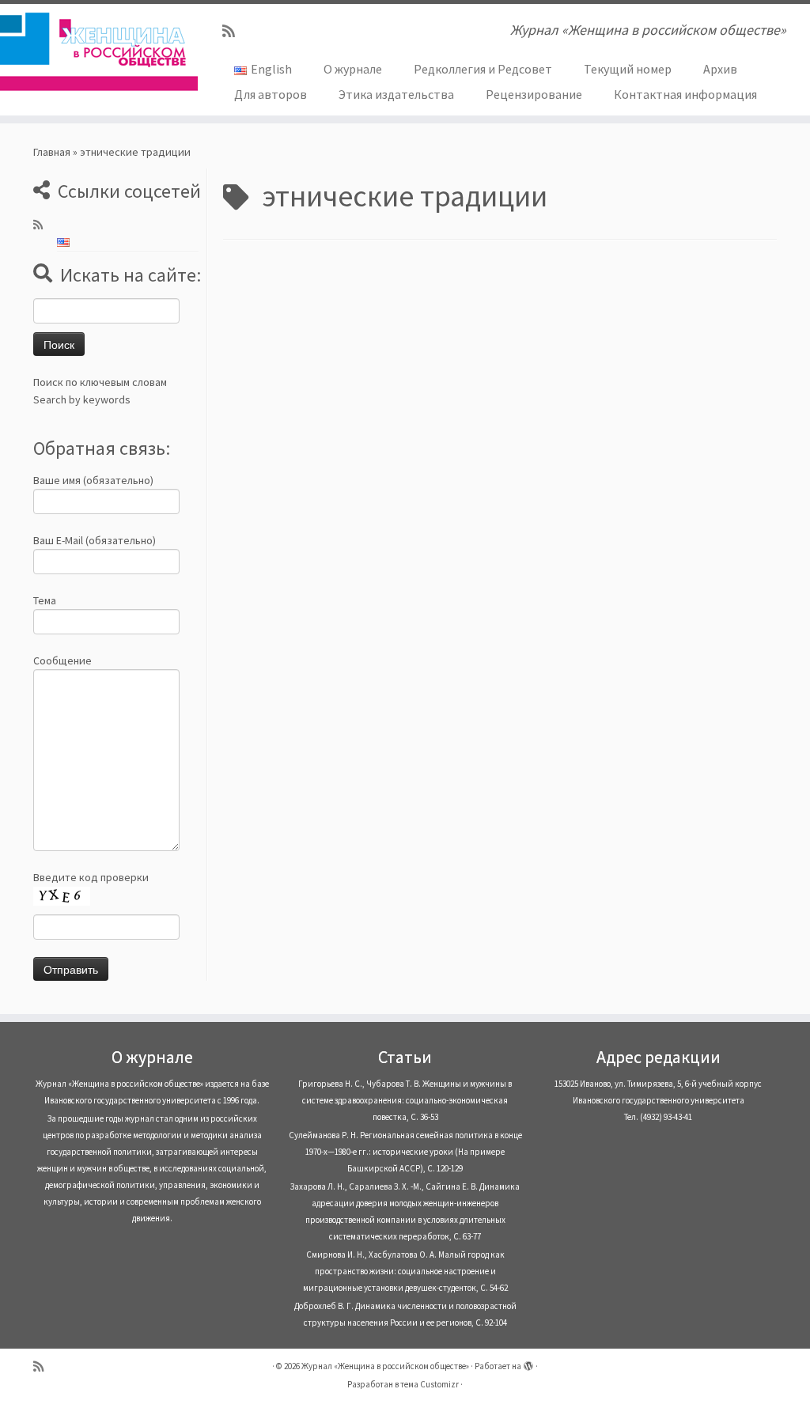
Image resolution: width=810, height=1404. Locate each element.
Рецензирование (534, 94)
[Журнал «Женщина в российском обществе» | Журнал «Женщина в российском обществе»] (95, 51)
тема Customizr (429, 1384)
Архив (720, 69)
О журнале (353, 69)
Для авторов (270, 94)
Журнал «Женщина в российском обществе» (385, 1366)
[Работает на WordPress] (528, 1362)
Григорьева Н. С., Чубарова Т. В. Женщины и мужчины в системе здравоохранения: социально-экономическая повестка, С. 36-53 (405, 1100)
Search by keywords (82, 399)
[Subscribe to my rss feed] (233, 31)
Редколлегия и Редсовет (483, 69)
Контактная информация (685, 94)
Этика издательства (396, 94)
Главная (51, 152)
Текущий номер (628, 69)
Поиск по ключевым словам (100, 382)
